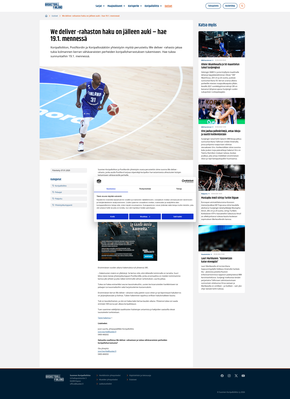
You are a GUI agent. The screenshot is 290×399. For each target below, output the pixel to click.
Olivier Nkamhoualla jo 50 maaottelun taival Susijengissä (220, 66)
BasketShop (230, 6)
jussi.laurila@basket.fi (107, 331)
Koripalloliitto (61, 186)
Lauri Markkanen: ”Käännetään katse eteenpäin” (216, 260)
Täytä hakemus (104, 318)
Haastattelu (205, 254)
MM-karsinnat (206, 60)
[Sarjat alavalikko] (103, 6)
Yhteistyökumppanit (63, 205)
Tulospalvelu (213, 6)
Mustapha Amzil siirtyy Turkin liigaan (219, 198)
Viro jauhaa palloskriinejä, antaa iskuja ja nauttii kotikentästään (220, 133)
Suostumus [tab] (111, 189)
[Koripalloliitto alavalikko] (161, 6)
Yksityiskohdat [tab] (145, 189)
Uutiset (55, 16)
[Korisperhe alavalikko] (141, 6)
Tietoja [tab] (179, 189)
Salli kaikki (177, 216)
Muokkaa (143, 216)
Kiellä (112, 216)
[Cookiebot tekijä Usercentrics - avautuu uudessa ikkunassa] (183, 181)
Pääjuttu (58, 198)
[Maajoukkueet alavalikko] (124, 6)
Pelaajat (58, 192)
